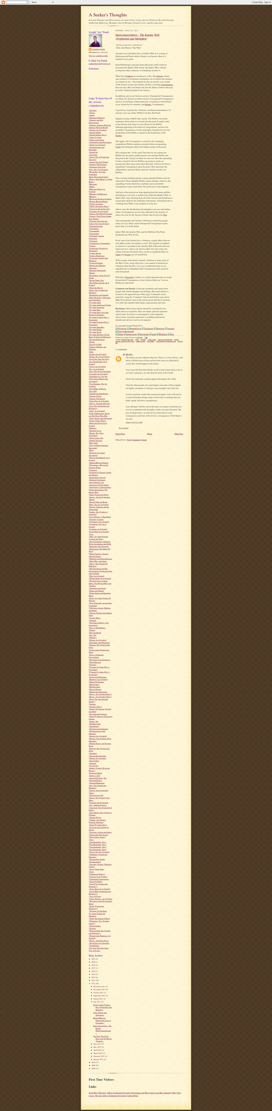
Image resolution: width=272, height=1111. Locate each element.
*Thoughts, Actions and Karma (100, 832)
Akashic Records (127, 339)
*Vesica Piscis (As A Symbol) (99, 889)
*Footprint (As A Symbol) (98, 374)
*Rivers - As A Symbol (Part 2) (100, 696)
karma (176, 339)
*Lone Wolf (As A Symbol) (99, 531)
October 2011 (99, 992)
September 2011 (100, 995)
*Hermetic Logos (95, 430)
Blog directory (165, 1092)
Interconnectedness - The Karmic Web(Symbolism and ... (102, 1029)
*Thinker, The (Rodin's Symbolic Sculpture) (97, 821)
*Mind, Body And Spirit (98, 561)
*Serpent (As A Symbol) (98, 736)
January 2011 (99, 1059)
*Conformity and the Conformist (96, 237)
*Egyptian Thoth (95, 332)
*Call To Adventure (96, 204)
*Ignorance (93, 470)
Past (165, 214)
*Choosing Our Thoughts (98, 221)
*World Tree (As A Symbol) (99, 943)
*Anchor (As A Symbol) (98, 130)
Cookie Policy (132, 1095)
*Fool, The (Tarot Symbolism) (100, 371)
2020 (93, 962)
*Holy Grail (93, 443)
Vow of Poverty (94, 950)
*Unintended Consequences (99, 879)
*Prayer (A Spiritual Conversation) (96, 656)
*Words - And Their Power (99, 940)
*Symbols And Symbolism (98, 802)
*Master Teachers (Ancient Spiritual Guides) (98, 555)
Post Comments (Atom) (137, 439)
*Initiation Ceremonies (97, 480)
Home (149, 433)
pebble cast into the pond (125, 341)
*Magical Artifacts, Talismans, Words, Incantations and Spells (100, 542)
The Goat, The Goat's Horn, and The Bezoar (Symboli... (102, 1038)
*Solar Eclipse (94, 761)
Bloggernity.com (152, 1092)
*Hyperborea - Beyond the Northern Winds (98, 466)
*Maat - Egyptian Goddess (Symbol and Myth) (98, 537)
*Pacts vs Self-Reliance (97, 628)
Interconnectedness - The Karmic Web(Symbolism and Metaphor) (137, 36)
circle (137, 339)
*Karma (92, 499)
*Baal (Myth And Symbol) (98, 177)
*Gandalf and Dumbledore (98, 393)
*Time (91, 839)
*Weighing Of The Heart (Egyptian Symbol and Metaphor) (98, 913)
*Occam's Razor (94, 618)
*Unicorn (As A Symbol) (98, 876)
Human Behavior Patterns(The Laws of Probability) (102, 1020)
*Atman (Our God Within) (98, 162)
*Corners (92, 246)
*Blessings (92, 196)
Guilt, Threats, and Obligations (100, 1013)
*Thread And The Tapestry (98, 835)
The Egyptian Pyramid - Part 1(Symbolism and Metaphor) (102, 1007)
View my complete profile (98, 55)
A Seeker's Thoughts (108, 14)
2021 (93, 959)
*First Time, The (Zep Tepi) (99, 359)
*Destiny (92, 273)
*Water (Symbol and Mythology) (96, 907)
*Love (91, 534)
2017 (93, 968)
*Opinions (92, 620)
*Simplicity (93, 753)
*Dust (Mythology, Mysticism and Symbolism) (99, 298)
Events (128, 254)
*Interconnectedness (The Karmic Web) (98, 491)
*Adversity (93, 110)
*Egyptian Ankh (95, 302)
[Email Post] (145, 337)
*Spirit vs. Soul (94, 775)
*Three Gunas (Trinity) (97, 837)
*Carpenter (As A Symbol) (98, 211)
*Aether (92, 115)
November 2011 (100, 989)
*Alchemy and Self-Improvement (96, 121)
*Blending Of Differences (98, 194)
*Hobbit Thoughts (95, 440)
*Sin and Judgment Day (97, 756)
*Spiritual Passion (95, 780)
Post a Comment (123, 428)
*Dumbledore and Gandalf (98, 295)
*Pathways (92, 637)
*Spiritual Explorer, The (98, 778)
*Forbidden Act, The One (98, 376)
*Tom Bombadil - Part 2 (97, 844)
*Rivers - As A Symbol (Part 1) (100, 694)
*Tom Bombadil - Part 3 (97, 847)
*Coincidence (94, 228)
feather (143, 339)
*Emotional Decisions (97, 339)
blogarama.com (137, 1092)
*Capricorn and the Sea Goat (99, 209)
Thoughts (129, 277)
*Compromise (94, 233)
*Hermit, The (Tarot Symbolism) (96, 434)
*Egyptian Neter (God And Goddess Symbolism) (99, 313)
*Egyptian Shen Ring (96, 327)
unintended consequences (166, 341)
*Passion (92, 630)
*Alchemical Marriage (97, 117)
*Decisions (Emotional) (97, 270)
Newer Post (120, 433)
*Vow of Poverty (95, 896)
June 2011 (98, 1044)
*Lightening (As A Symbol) (99, 521)
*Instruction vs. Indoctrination (100, 487)
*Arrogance (93, 154)
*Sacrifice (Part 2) (95, 706)
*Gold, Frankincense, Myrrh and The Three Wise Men (99, 414)
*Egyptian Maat (94, 310)
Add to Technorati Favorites (119, 1092)
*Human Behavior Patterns (98, 462)
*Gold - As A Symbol (97, 411)
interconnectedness (165, 339)
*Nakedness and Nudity (97, 588)
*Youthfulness (94, 945)
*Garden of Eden (95, 396)
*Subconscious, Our (96, 795)
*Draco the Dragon (96, 287)
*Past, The (92, 635)
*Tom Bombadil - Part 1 (97, 842)
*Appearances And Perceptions (100, 142)
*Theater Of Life (95, 817)
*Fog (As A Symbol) (96, 369)
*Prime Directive (95, 662)
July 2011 (97, 1002)
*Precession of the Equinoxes (99, 660)
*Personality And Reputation (99, 642)
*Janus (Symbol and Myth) (99, 494)
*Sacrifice (92, 704)
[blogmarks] (143, 334)
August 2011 (98, 999)
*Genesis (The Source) (97, 398)
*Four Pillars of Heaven (97, 388)
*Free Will (92, 391)
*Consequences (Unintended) (99, 243)
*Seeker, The (93, 721)
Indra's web (152, 339)
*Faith (91, 352)
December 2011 (100, 986)
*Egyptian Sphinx (95, 329)
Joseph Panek (98, 49)
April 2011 (98, 1050)
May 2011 (98, 1047)
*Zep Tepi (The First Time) (99, 948)
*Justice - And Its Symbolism (99, 497)
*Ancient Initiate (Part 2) (98, 135)
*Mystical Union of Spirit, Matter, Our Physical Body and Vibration (100, 583)
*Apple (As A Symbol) (97, 145)
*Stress (91, 793)
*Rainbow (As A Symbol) (98, 679)
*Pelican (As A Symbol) (97, 640)
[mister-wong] (130, 334)
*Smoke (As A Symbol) (97, 758)
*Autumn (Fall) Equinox (98, 164)
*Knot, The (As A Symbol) (99, 504)
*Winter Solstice (95, 926)
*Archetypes (93, 152)
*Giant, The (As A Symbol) (99, 401)
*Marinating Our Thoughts (98, 546)
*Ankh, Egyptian (95, 137)
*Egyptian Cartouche (96, 307)
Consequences (167, 84)
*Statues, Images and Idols (98, 790)
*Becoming (93, 184)
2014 (93, 974)
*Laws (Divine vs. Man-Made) (100, 517)
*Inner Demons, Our (96, 482)
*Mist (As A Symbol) (96, 576)
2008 (93, 1068)
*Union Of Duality (95, 881)
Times (118, 254)
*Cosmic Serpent (95, 253)
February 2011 (99, 1056)
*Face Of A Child (95, 344)
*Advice (92, 112)
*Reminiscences (94, 687)
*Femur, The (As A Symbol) (99, 356)
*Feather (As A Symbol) (98, 354)
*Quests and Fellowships (98, 677)
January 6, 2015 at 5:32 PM (134, 422)
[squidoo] (169, 328)
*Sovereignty (94, 765)
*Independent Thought (97, 477)
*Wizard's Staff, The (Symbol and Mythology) (99, 932)
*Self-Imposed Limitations (98, 729)
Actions (159, 76)
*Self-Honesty (94, 726)
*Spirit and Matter (95, 773)
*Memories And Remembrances (100, 558)
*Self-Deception (95, 724)
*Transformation (95, 862)
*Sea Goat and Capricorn (98, 714)
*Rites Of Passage (95, 689)
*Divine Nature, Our (96, 280)
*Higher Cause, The (96, 438)
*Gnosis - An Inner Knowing (99, 403)
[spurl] (152, 334)
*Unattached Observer (97, 874)
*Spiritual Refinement (97, 783)
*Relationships (94, 684)
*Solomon (92, 763)
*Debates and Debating (97, 265)
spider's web (140, 341)
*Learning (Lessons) (96, 519)
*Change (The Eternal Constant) (100, 213)
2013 (93, 977)
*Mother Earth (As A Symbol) (100, 578)
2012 (93, 980)
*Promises (92, 664)
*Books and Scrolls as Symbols (100, 199)
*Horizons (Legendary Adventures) (97, 454)
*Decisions (93, 268)
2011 (93, 983)
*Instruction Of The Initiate (99, 485)
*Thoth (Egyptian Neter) (98, 825)
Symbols (129, 76)
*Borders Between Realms (98, 201)
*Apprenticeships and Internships (97, 148)
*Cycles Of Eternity (96, 263)
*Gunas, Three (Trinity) (97, 420)
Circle (118, 146)
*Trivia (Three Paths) (96, 869)
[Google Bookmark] (125, 331)
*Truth (91, 872)
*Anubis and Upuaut (96, 140)
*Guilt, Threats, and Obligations (100, 418)
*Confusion (93, 241)
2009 (93, 1065)
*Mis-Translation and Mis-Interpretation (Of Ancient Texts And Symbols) (100, 571)
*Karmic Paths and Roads (98, 502)
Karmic (148, 104)
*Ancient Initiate (95, 132)
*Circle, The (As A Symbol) (99, 223)
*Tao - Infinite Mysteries (98, 805)
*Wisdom (92, 928)
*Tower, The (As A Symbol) (99, 852)
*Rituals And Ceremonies (98, 692)
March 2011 (98, 1053)
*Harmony (93, 428)
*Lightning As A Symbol (98, 529)
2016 (93, 971)
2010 (93, 1062)
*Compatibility (94, 231)
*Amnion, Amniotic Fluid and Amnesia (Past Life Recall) (100, 126)
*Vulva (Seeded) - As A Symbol (100, 899)
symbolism (150, 341)
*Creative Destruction (97, 255)
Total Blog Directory (97, 1092)
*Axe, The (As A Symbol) (98, 169)
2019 (93, 965)
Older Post (178, 433)
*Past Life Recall (95, 632)
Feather (119, 135)
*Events (92, 342)
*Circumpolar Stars (96, 226)
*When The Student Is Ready (99, 918)
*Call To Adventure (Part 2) (99, 206)
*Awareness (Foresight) (97, 167)
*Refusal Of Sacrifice (96, 682)
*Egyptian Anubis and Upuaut (100, 305)
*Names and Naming (96, 591)
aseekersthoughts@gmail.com (99, 63)
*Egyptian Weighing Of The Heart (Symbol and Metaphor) (100, 335)
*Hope (91, 450)
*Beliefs (92, 186)
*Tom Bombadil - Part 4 (97, 849)
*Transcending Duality (97, 859)
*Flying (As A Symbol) (97, 366)
